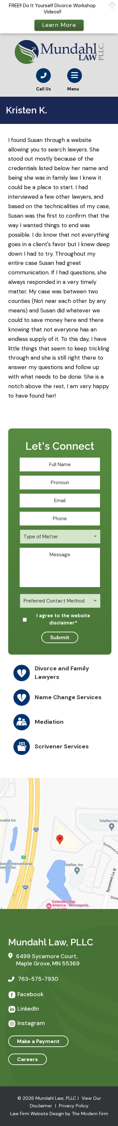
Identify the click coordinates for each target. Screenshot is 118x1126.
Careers (27, 1059)
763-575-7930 (38, 978)
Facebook (30, 994)
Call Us (43, 89)
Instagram (31, 1023)
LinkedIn (28, 1008)
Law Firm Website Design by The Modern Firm (59, 1113)
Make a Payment (38, 1041)
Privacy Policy (73, 1106)
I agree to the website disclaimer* (63, 619)
